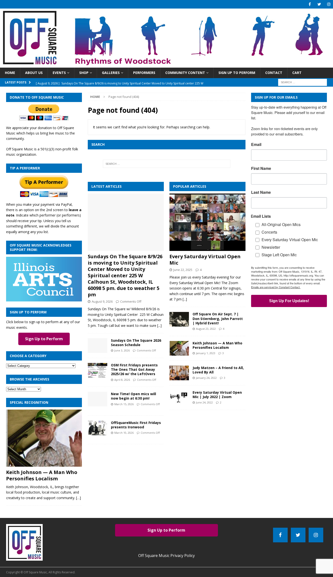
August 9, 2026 (102, 301)
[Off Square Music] (166, 64)
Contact (273, 72)
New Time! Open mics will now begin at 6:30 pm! (133, 396)
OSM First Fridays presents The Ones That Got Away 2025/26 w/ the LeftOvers (134, 369)
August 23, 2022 (206, 328)
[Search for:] (302, 82)
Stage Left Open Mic (279, 255)
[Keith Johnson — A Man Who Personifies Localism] (179, 348)
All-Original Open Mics (281, 224)
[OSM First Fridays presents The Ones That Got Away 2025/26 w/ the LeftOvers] (97, 370)
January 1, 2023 (205, 353)
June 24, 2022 (204, 402)
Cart (297, 72)
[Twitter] (319, 4)
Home (10, 72)
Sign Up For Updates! (289, 301)
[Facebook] (309, 4)
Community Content (185, 72)
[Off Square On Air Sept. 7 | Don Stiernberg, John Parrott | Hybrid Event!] (179, 319)
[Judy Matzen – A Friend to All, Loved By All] (179, 373)
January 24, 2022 (206, 378)
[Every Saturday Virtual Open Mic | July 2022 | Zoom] (179, 397)
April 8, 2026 (122, 379)
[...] (159, 325)
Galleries (111, 72)
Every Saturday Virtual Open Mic (205, 259)
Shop (83, 72)
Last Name (261, 192)
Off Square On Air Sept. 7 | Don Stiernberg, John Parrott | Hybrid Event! (218, 318)
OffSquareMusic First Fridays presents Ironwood (136, 424)
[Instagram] (328, 4)
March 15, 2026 (124, 404)
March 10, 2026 (124, 432)
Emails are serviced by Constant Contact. (275, 287)
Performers (144, 72)
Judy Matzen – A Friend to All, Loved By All (218, 369)
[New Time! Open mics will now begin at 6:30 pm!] (97, 399)
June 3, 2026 (122, 350)
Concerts (269, 232)
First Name (261, 168)
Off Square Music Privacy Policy (166, 555)
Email (256, 144)
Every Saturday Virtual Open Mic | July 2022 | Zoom (217, 394)
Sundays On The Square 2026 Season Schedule (136, 342)
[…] (78, 497)
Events (59, 72)
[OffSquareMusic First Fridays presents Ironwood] (97, 428)
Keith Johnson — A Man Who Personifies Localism (217, 345)
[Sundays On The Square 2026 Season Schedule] (97, 345)
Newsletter (271, 247)
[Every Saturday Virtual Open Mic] (207, 222)
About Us (34, 72)
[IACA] (44, 298)
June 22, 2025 (182, 270)
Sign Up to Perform (236, 72)
